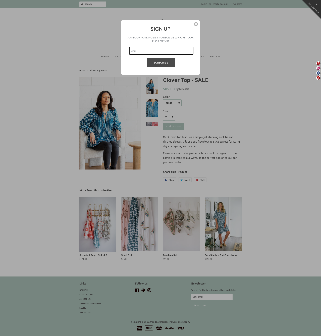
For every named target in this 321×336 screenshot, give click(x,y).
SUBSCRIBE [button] (161, 62)
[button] (196, 24)
